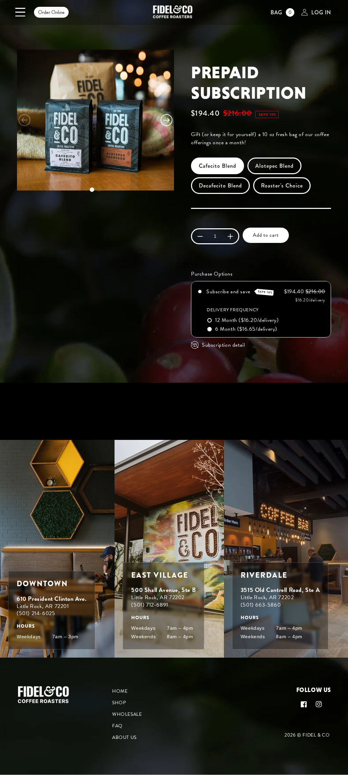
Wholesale (127, 714)
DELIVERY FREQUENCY (233, 310)
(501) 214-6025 (36, 613)
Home (119, 691)
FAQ (117, 725)
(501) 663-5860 (261, 605)
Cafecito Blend (217, 166)
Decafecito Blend (220, 185)
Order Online (51, 12)
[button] (20, 12)
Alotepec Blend (274, 166)
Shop (119, 702)
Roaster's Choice (282, 185)
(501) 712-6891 (149, 605)
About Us (124, 737)
